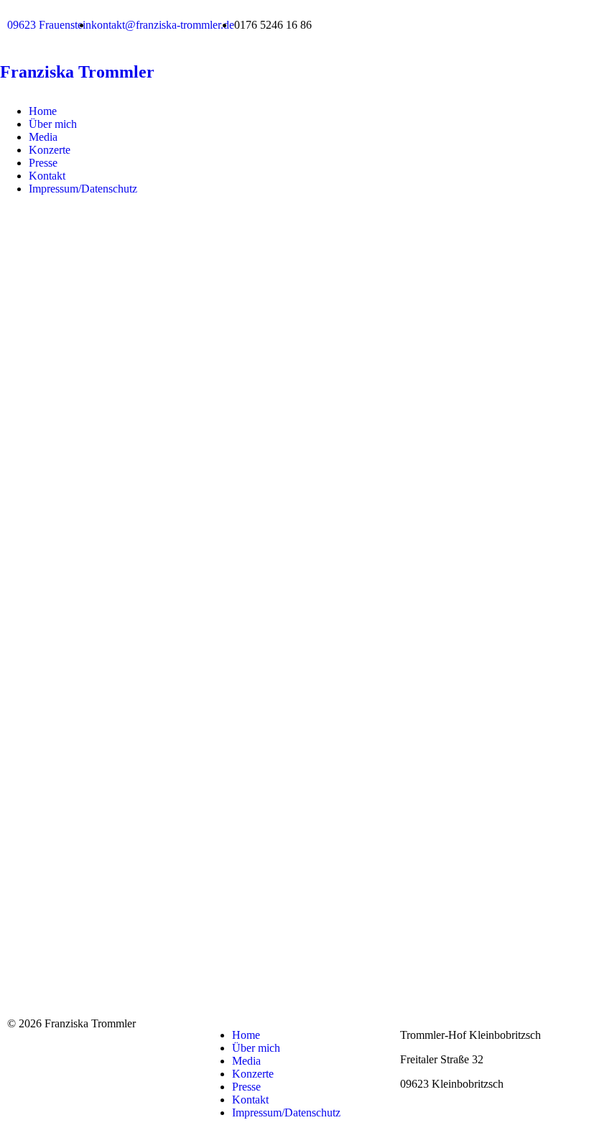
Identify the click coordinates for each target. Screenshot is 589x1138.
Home (43, 111)
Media (43, 137)
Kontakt (47, 176)
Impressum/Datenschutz (83, 188)
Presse (43, 163)
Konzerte (49, 150)
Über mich (53, 124)
